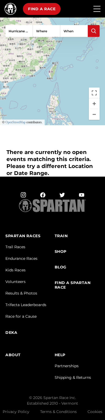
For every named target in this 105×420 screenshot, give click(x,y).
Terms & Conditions (58, 411)
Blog (60, 267)
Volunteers (15, 281)
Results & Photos (21, 293)
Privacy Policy (16, 411)
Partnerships (67, 365)
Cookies (95, 411)
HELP (60, 355)
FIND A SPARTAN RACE (73, 285)
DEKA (11, 332)
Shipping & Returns (73, 377)
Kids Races (15, 270)
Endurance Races (21, 258)
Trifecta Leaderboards (25, 304)
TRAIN (61, 236)
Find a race (41, 8)
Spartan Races (22, 236)
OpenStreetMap (15, 122)
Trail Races (15, 246)
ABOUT (13, 355)
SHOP (60, 251)
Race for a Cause (21, 316)
